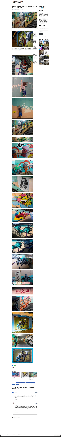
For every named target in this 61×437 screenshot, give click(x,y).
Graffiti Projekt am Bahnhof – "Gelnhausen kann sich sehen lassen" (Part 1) (33, 378)
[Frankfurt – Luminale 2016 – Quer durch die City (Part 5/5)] (41, 47)
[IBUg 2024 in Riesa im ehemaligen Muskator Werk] (41, 42)
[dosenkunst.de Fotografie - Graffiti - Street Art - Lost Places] (18, 2)
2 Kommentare (21, 9)
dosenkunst (14, 9)
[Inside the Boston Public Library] (41, 52)
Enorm (20, 49)
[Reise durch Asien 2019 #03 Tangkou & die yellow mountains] (41, 57)
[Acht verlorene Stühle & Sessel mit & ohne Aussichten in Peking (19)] (41, 62)
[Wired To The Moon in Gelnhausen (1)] (16, 374)
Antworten (36, 392)
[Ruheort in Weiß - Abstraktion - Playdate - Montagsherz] (46, 52)
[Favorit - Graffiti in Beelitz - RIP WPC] (46, 62)
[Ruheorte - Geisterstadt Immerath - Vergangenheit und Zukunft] (46, 42)
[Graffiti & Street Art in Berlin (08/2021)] (46, 57)
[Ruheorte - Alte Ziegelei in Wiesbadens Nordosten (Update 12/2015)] (46, 47)
